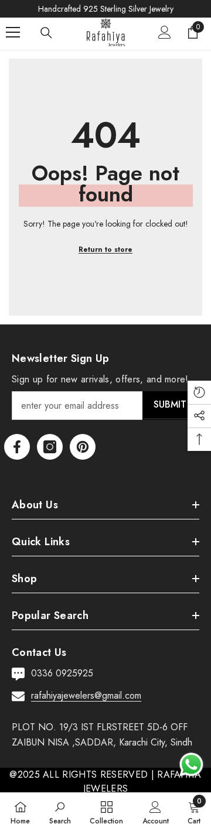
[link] (60, 812)
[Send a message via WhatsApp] (191, 764)
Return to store (105, 249)
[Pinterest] (83, 447)
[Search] (46, 33)
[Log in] (164, 32)
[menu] (13, 32)
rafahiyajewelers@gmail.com (86, 695)
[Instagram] (50, 447)
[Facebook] (17, 447)
